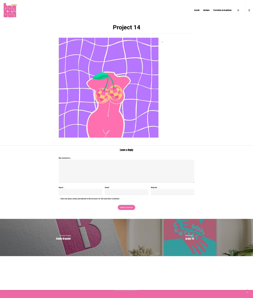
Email (107, 187)
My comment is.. (65, 158)
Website (154, 187)
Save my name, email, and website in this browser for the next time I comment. (90, 199)
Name (61, 187)
